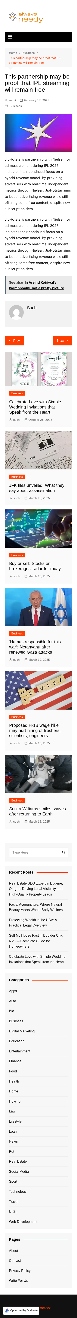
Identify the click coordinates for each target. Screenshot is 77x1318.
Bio (11, 1011)
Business (16, 106)
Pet (11, 1151)
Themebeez (42, 1308)
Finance (15, 1061)
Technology (18, 1191)
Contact (15, 1260)
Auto (12, 1001)
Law (12, 1111)
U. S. (12, 1211)
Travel (13, 1202)
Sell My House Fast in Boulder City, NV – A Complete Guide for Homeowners (36, 941)
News (13, 1141)
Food (13, 1071)
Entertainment (19, 1051)
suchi (12, 100)
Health (14, 1081)
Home (13, 1091)
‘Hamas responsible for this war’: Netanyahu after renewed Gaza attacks (35, 646)
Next (60, 340)
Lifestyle (15, 1121)
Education (16, 1041)
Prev (16, 340)
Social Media (19, 1171)
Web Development (23, 1222)
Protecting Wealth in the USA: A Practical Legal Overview (33, 922)
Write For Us (18, 1280)
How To (15, 1101)
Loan (13, 1131)
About (13, 1251)
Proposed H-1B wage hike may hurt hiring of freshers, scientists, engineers (35, 730)
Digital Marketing (22, 1031)
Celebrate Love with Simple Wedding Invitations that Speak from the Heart (35, 407)
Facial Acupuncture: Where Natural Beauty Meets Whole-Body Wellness (36, 907)
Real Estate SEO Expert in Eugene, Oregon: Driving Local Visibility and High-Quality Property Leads (36, 889)
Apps (13, 991)
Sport (13, 1181)
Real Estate (18, 1161)
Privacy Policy (20, 1271)
